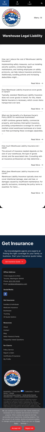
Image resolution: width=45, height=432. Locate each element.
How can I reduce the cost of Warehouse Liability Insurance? (22, 60)
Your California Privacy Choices (12, 395)
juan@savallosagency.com (17, 284)
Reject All (29, 428)
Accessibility (7, 391)
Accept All (16, 428)
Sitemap (11, 393)
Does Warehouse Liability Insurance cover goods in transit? (22, 91)
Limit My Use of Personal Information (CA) (26, 396)
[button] (41, 3)
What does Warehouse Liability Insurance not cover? (20, 172)
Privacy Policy (16, 391)
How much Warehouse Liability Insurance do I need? (20, 147)
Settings (24, 423)
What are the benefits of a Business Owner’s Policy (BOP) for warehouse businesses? (20, 116)
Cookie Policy (29, 391)
